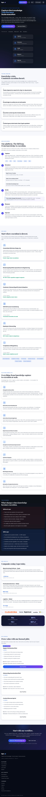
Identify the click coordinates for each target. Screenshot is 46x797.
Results (2, 769)
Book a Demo (23, 2)
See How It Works (21, 26)
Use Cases (3, 767)
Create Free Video (5, 778)
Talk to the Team (32, 740)
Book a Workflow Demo (8, 26)
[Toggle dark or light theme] (29, 2)
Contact (3, 783)
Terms (2, 787)
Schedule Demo (4, 776)
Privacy (2, 788)
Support (3, 785)
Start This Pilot (23, 666)
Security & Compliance (5, 790)
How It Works (4, 763)
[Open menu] (43, 2)
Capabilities (3, 765)
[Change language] (32, 2)
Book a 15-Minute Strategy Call (17, 740)
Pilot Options (4, 774)
